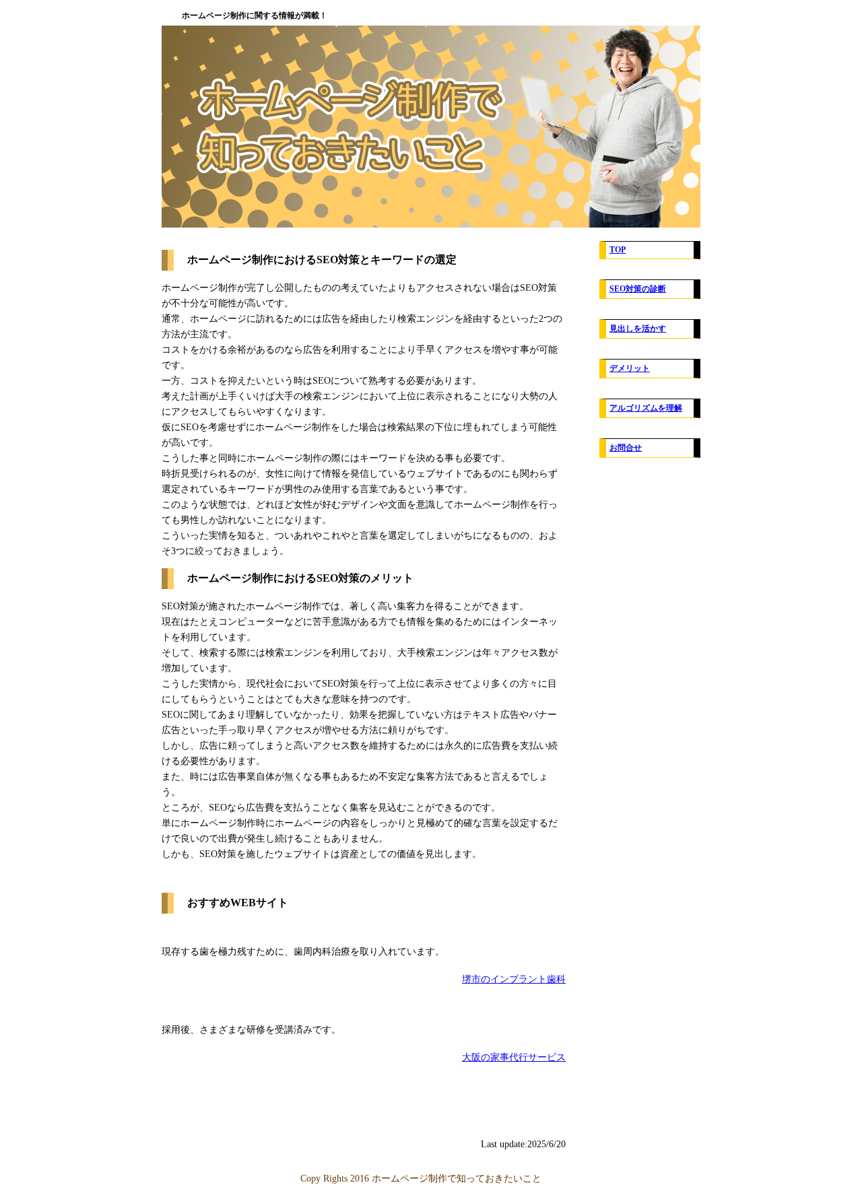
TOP (617, 249)
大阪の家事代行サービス (514, 1057)
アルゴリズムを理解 (645, 408)
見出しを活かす (637, 328)
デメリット (629, 368)
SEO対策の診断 (637, 289)
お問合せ (625, 447)
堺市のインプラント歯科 (514, 979)
